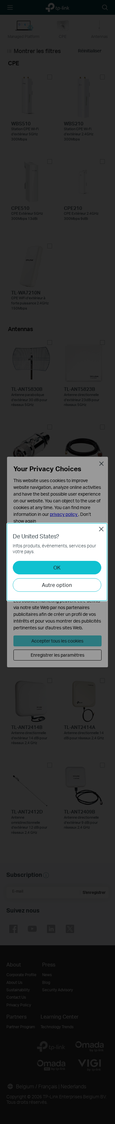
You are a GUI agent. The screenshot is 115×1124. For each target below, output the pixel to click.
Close (101, 529)
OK (56, 567)
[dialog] (57, 562)
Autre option (57, 584)
